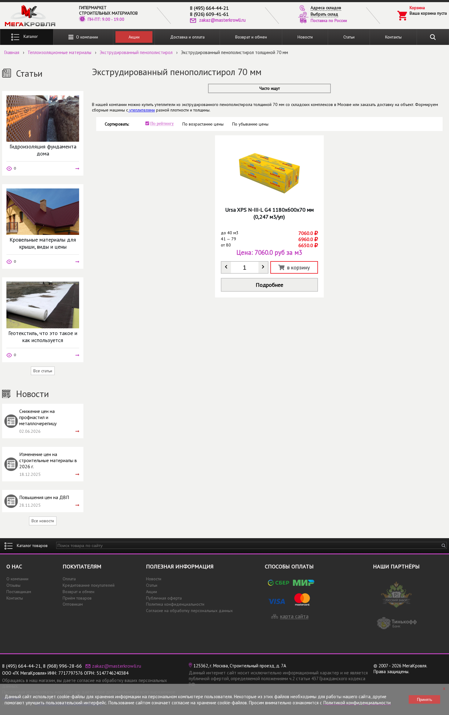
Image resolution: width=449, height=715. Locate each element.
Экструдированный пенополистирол (136, 52)
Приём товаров (77, 598)
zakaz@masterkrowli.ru (222, 20)
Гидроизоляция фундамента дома (42, 150)
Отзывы (13, 585)
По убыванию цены (250, 124)
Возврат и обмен (251, 37)
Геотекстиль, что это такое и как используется (42, 337)
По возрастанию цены (203, 124)
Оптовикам (73, 604)
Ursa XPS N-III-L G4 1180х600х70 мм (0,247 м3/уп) (269, 213)
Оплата (69, 579)
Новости (305, 37)
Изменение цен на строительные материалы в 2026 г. (48, 460)
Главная (11, 52)
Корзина (417, 7)
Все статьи (42, 371)
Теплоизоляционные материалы (59, 52)
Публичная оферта (164, 598)
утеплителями (141, 110)
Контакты (393, 37)
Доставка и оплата (187, 37)
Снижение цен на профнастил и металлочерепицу (38, 417)
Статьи (349, 37)
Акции (134, 37)
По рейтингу (162, 123)
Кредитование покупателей (89, 585)
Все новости (42, 520)
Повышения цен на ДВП (44, 497)
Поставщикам (18, 591)
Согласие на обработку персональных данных (189, 610)
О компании (86, 37)
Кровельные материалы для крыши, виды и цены (42, 243)
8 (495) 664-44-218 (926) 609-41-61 (209, 11)
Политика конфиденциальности (175, 604)
